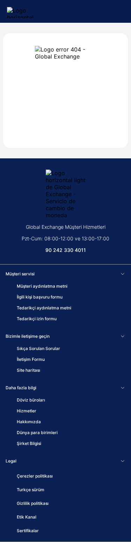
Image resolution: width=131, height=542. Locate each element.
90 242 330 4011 (65, 250)
